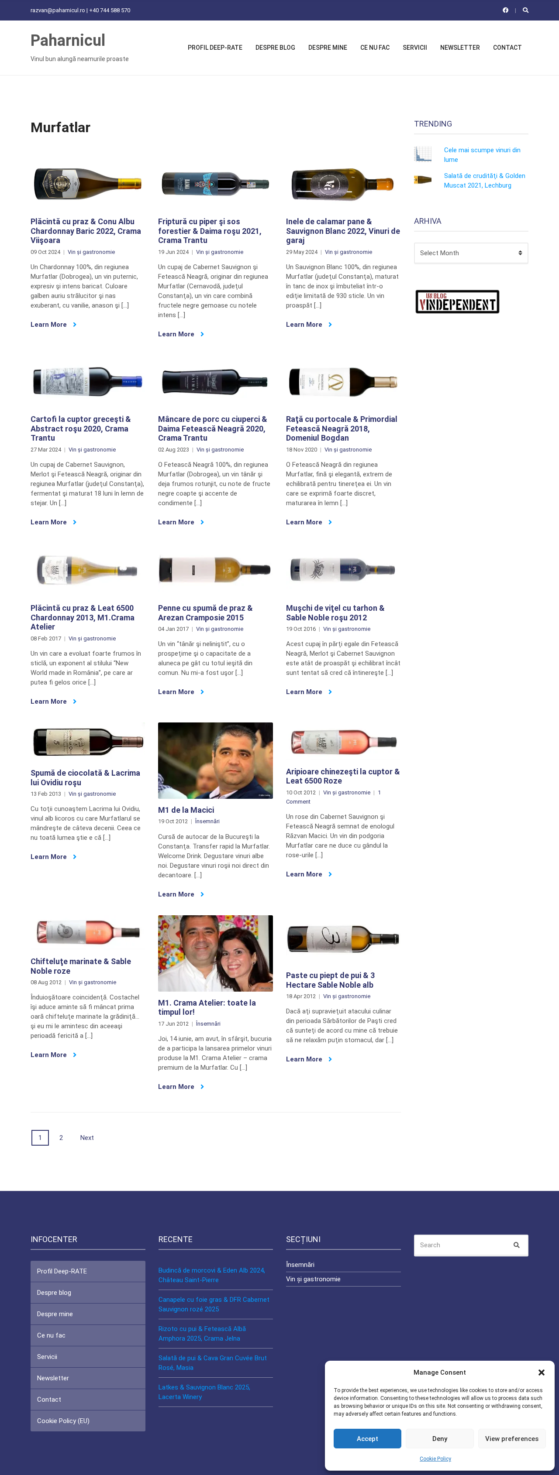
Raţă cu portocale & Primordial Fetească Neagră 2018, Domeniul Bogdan (341, 428)
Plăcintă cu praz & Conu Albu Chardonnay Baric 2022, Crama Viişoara (86, 231)
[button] (541, 1372)
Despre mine (327, 47)
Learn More (50, 325)
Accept (367, 1439)
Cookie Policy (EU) (63, 1421)
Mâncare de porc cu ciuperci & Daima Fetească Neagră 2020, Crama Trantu (212, 428)
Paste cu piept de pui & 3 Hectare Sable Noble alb (330, 980)
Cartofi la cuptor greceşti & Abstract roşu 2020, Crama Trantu (81, 428)
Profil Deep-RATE (215, 47)
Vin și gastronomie (91, 252)
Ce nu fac (375, 47)
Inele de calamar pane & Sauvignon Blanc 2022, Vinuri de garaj (343, 231)
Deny (439, 1439)
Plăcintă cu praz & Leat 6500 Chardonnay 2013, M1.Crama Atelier (83, 617)
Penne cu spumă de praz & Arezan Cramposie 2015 (205, 612)
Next (87, 1138)
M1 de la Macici (186, 810)
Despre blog (275, 47)
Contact (507, 47)
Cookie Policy (435, 1459)
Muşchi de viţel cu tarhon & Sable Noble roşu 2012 (335, 612)
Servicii (415, 47)
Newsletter (460, 47)
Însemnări (207, 821)
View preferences (511, 1439)
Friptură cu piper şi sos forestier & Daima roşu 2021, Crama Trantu (210, 231)
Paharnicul (68, 40)
